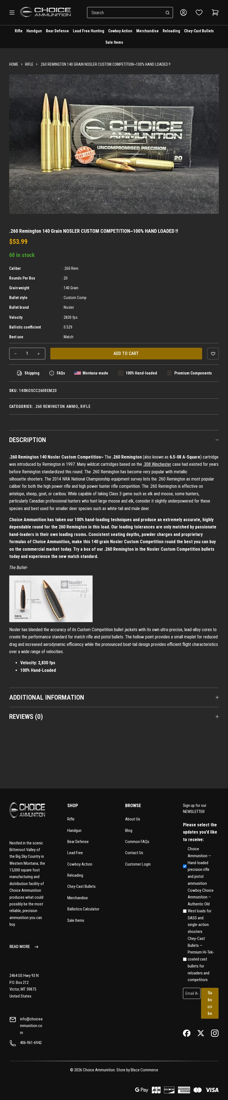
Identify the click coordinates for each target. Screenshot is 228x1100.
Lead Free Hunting (88, 31)
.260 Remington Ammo (56, 406)
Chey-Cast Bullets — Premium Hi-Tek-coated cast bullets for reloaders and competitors (201, 959)
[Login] (183, 12)
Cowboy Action (120, 31)
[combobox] (124, 12)
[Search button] (167, 12)
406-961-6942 (31, 1042)
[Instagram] (215, 1032)
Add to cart (126, 353)
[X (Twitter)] (201, 1032)
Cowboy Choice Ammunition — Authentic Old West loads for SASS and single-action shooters (201, 911)
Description (27, 440)
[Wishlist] (199, 12)
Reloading (171, 31)
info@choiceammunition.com (31, 1025)
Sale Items (114, 42)
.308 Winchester (157, 464)
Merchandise (147, 31)
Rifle (19, 31)
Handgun (34, 31)
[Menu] (11, 12)
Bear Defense (57, 31)
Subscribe (209, 1003)
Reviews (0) (26, 717)
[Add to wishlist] (213, 353)
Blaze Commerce (144, 1069)
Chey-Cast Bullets (199, 31)
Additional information (46, 697)
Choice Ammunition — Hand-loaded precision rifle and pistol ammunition (199, 866)
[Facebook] (186, 1032)
